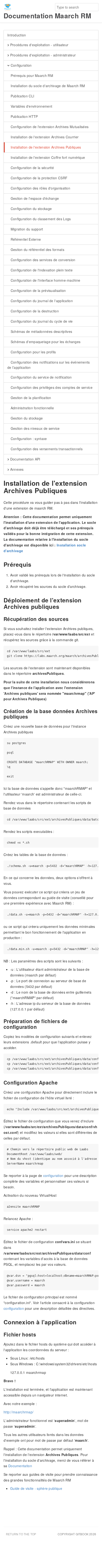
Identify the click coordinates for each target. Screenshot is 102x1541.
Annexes (16, 469)
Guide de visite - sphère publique (36, 1488)
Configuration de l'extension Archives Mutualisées (48, 126)
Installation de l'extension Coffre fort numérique (47, 157)
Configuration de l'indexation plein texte (41, 270)
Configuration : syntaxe (28, 438)
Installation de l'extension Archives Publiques (45, 147)
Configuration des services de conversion (42, 259)
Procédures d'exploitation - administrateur (42, 55)
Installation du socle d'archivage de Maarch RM (47, 85)
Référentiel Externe (25, 239)
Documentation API (24, 459)
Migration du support (26, 229)
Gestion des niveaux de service (34, 428)
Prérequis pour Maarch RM (31, 75)
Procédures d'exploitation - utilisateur (38, 44)
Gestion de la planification (30, 397)
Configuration (20, 65)
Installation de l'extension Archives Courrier (44, 137)
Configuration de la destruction (34, 311)
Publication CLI (21, 96)
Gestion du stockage (26, 418)
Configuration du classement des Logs (40, 218)
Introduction (16, 35)
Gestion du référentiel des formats (36, 249)
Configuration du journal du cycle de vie (41, 321)
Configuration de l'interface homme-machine (44, 280)
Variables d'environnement (30, 106)
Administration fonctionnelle (31, 407)
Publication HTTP (23, 116)
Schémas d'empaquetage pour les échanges (44, 341)
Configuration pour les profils (32, 352)
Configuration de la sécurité (31, 167)
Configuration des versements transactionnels (46, 448)
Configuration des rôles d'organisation (39, 188)
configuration (53, 1175)
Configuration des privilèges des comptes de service (51, 387)
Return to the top (21, 1534)
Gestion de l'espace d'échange (34, 198)
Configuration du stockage (30, 208)
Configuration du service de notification (40, 377)
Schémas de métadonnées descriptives (40, 331)
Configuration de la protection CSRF (38, 177)
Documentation (20, 1465)
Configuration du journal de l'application (41, 300)
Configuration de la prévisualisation (37, 290)
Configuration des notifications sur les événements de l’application (48, 365)
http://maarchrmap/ (18, 1412)
